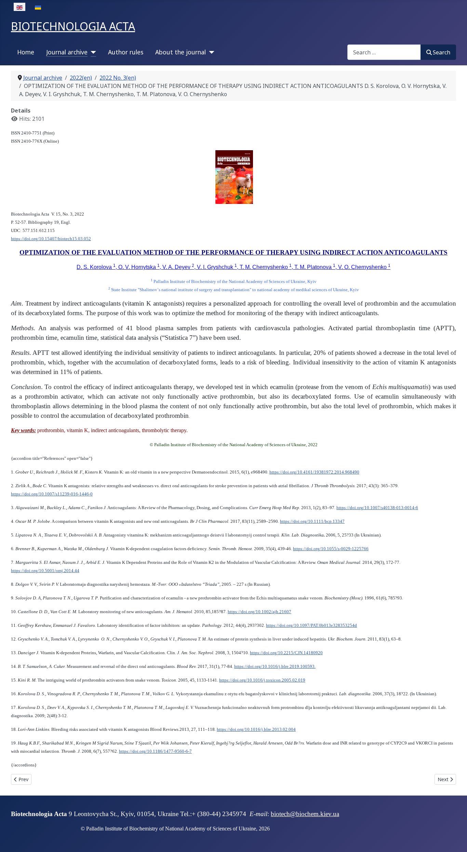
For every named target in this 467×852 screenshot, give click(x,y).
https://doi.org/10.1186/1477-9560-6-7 (155, 751)
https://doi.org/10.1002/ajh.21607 (259, 611)
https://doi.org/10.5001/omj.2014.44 (45, 570)
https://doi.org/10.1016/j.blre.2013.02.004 (256, 729)
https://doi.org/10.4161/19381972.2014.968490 (314, 472)
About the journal (180, 52)
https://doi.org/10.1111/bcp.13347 (312, 521)
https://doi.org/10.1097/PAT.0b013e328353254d (311, 625)
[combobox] (384, 52)
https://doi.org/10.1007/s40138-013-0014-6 (377, 507)
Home (25, 52)
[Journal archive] (92, 52)
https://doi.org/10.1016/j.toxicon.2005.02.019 (262, 680)
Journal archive (67, 52)
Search (441, 52)
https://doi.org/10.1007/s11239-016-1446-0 (52, 493)
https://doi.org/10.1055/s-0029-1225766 (331, 548)
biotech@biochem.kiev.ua (305, 813)
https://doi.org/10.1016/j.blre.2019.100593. (275, 666)
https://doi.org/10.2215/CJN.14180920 (286, 652)
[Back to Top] (455, 839)
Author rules (125, 52)
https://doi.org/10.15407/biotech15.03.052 (51, 238)
